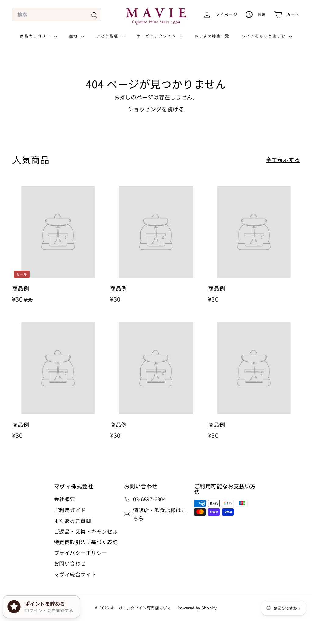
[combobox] (56, 14)
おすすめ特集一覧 (212, 35)
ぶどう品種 (108, 35)
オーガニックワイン (157, 35)
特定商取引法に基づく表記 (86, 542)
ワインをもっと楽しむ (264, 35)
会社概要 (64, 499)
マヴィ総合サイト (75, 574)
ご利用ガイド (70, 510)
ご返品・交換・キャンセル (86, 531)
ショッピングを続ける (156, 109)
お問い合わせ (70, 563)
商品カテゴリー (36, 35)
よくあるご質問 (72, 520)
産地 (74, 35)
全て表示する (283, 159)
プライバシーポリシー (80, 552)
